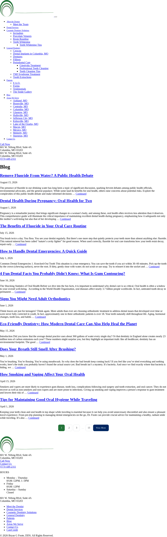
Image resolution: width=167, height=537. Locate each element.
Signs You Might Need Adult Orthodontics (35, 299)
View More (101, 428)
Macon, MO (19, 127)
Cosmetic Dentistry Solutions (18, 30)
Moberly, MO (20, 132)
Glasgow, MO (20, 112)
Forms (16, 86)
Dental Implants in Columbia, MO (30, 53)
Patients (10, 80)
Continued (81, 193)
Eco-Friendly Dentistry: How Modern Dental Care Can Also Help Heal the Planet (68, 324)
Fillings (17, 59)
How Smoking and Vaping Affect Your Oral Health (42, 374)
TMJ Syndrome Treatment (26, 74)
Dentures (17, 56)
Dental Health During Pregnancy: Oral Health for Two (46, 201)
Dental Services (13, 27)
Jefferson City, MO (23, 118)
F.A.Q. (16, 83)
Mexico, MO (19, 130)
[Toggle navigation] (55, 16)
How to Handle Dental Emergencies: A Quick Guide (43, 251)
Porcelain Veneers (22, 36)
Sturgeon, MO (20, 135)
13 (89, 428)
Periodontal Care (21, 62)
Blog (8, 95)
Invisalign (18, 33)
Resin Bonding (21, 39)
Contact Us (11, 139)
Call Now (5, 144)
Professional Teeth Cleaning (34, 68)
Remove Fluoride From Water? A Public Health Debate (46, 175)
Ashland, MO (20, 100)
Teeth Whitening (21, 42)
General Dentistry (13, 48)
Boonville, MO (21, 103)
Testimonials (19, 88)
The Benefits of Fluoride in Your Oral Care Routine (43, 226)
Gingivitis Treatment (30, 65)
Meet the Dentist (13, 22)
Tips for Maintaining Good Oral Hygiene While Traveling (48, 399)
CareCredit (12, 530)
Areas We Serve (13, 98)
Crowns (17, 50)
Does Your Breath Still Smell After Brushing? (38, 349)
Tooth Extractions (22, 77)
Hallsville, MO (20, 115)
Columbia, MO (21, 109)
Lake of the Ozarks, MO (25, 124)
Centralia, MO (20, 106)
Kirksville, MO (21, 121)
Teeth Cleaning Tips (30, 71)
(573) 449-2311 (8, 159)
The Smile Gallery (22, 91)
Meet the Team (20, 24)
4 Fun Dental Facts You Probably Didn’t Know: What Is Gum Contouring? (62, 273)
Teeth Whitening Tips (31, 44)
